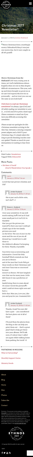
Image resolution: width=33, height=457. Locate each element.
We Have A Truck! (9, 165)
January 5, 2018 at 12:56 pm (16, 209)
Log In (3, 448)
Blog (3, 380)
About (3, 374)
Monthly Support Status (11, 358)
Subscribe (5, 400)
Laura (9, 176)
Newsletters (16, 154)
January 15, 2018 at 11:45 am (20, 305)
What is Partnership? (9, 353)
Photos (4, 395)
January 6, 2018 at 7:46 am (16, 178)
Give (3, 390)
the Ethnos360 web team (20, 423)
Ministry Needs (7, 363)
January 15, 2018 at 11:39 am (20, 194)
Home (3, 385)
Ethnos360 (16, 157)
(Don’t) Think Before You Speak (17, 168)
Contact (4, 405)
